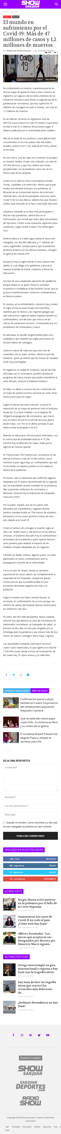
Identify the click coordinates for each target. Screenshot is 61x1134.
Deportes (47, 1126)
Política (37, 1126)
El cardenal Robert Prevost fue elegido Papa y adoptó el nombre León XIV (39, 737)
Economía (27, 1126)
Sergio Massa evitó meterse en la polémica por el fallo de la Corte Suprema (37, 903)
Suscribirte (50, 879)
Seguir (52, 865)
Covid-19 (15, 11)
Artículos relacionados (17, 690)
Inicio (5, 11)
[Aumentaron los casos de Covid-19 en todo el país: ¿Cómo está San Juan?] (9, 921)
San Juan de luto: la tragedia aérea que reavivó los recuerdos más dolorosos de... (37, 987)
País (55, 1126)
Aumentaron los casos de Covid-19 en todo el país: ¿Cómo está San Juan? (35, 920)
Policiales (16, 1126)
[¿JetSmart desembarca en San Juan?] (9, 1007)
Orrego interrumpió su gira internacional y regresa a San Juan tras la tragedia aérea (38, 968)
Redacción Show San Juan (19, 50)
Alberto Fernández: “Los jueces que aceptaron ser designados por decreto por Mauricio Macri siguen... (36, 939)
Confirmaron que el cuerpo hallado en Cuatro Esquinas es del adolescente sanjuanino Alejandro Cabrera (39, 704)
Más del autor (40, 690)
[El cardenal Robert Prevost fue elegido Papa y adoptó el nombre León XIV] (11, 737)
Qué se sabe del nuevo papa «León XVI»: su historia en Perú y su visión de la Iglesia (39, 722)
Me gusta (51, 859)
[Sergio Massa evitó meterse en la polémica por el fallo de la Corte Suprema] (9, 904)
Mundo (15, 17)
